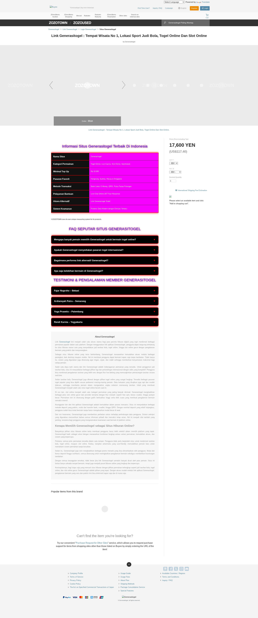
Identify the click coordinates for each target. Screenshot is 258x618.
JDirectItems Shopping (68, 16)
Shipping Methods (128, 584)
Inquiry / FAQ (157, 8)
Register (194, 8)
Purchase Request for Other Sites (92, 543)
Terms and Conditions (170, 577)
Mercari (79, 16)
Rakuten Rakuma (98, 16)
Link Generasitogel (70, 29)
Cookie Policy (75, 584)
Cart (207, 18)
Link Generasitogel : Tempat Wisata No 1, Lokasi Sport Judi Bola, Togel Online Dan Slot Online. (129, 130)
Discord (187, 569)
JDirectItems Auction (55, 16)
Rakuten (87, 16)
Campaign (169, 8)
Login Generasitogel (88, 29)
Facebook (171, 569)
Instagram (181, 569)
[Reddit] (192, 569)
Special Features (127, 591)
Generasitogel (53, 29)
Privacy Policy (75, 580)
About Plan (125, 580)
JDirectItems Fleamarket (111, 16)
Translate (206, 2)
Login (206, 8)
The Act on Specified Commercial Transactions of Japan (92, 587)
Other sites (123, 16)
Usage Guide (126, 573)
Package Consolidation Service (133, 587)
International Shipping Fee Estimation (192, 190)
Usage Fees (125, 577)
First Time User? (144, 8)
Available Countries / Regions (173, 573)
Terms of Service (76, 577)
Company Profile (76, 573)
